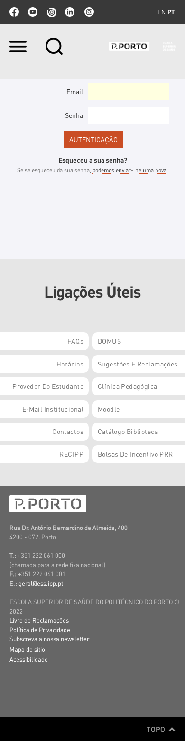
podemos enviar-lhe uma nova (129, 169)
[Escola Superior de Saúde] (142, 46)
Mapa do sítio (27, 649)
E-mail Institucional (52, 408)
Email (74, 91)
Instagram (88, 12)
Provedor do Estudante (47, 386)
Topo (157, 729)
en (161, 12)
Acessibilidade (28, 659)
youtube (32, 12)
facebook (14, 12)
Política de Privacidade (39, 630)
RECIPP (71, 454)
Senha (74, 115)
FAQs (75, 341)
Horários (69, 363)
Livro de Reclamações (39, 620)
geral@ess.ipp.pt (40, 583)
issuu (51, 12)
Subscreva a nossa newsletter (49, 639)
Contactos (67, 431)
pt (171, 12)
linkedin (69, 12)
